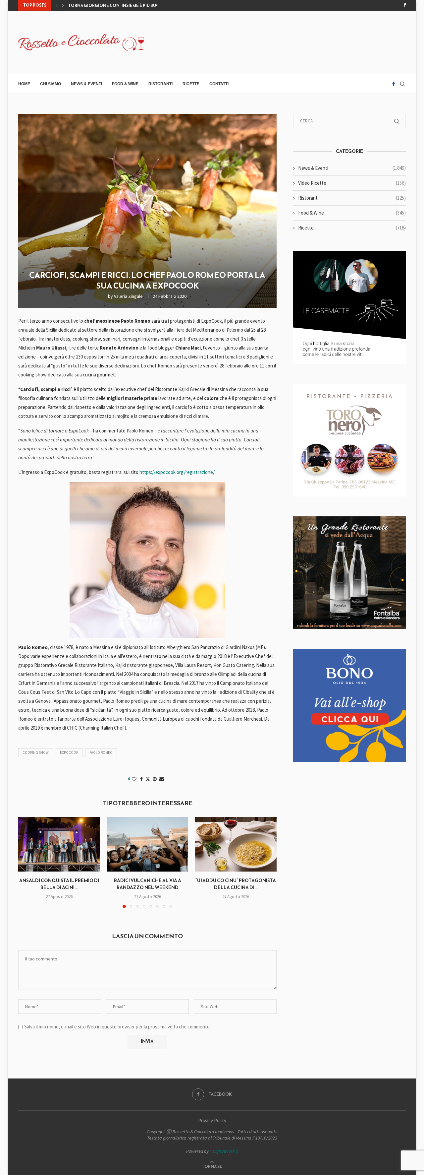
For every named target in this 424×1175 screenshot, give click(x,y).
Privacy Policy (212, 1120)
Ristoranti (160, 84)
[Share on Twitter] (147, 779)
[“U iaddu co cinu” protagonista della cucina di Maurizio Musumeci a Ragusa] (236, 844)
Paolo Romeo (101, 752)
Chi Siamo (50, 84)
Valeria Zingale (128, 296)
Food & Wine (125, 84)
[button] (56, 5)
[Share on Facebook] (141, 779)
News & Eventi (86, 84)
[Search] (402, 84)
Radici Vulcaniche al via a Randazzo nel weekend (147, 884)
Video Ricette (352, 183)
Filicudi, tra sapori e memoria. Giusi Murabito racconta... (133, 6)
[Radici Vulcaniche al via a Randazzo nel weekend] (147, 844)
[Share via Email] (161, 779)
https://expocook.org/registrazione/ (177, 472)
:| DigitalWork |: (224, 1151)
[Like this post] (134, 779)
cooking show (36, 752)
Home (24, 84)
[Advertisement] (285, 42)
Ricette (191, 84)
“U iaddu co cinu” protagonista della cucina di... (235, 884)
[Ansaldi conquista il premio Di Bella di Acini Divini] (59, 844)
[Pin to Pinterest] (155, 779)
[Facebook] (404, 5)
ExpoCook (69, 752)
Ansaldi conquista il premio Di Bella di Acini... (59, 884)
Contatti (219, 84)
